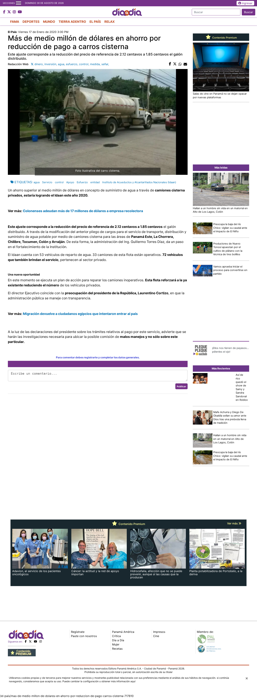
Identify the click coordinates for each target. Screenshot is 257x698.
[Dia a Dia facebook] (4, 12)
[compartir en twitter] (174, 64)
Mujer (115, 644)
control (59, 182)
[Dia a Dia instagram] (15, 12)
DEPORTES (31, 21)
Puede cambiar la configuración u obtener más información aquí (98, 681)
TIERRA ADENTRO (72, 21)
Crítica (116, 636)
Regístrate (77, 632)
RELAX (109, 21)
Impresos (159, 632)
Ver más (232, 523)
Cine (156, 636)
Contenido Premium (224, 37)
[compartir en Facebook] (170, 64)
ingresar (247, 3)
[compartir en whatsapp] (180, 64)
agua (37, 182)
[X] (30, 641)
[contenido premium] (22, 652)
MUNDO (49, 21)
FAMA (14, 21)
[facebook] (26, 641)
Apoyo (70, 182)
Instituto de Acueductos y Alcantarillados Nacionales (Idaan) (139, 182)
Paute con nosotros (84, 636)
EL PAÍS (95, 21)
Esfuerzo (82, 182)
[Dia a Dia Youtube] (20, 12)
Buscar (248, 12)
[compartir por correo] (185, 64)
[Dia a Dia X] (9, 12)
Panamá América (123, 632)
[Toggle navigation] (18, 3)
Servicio (47, 182)
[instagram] (40, 641)
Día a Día (118, 640)
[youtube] (35, 641)
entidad (95, 182)
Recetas (117, 648)
